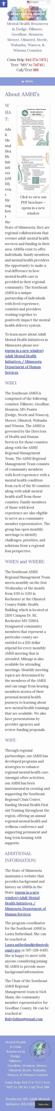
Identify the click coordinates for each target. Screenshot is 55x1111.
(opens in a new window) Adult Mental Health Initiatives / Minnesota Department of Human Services (24, 361)
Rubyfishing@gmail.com (24, 1019)
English (34, 2)
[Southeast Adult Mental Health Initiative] (27, 12)
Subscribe (43, 1104)
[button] (3, 3)
